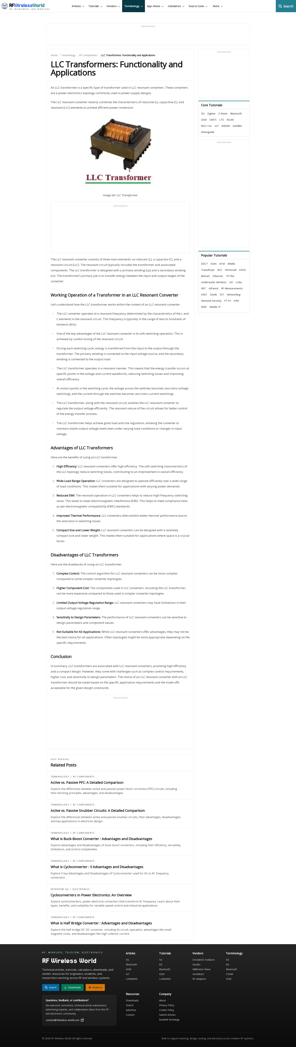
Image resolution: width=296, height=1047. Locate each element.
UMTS (213, 119)
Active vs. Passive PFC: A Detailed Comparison (87, 782)
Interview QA (60, 889)
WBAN (231, 263)
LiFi (231, 282)
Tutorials (165, 953)
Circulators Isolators (204, 959)
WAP (204, 306)
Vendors (198, 953)
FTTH (227, 300)
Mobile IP (215, 306)
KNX (236, 300)
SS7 (222, 294)
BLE (219, 270)
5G (203, 113)
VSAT (204, 294)
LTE (221, 119)
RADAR (225, 125)
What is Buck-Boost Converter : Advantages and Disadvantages (101, 838)
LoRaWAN (131, 978)
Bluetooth (236, 113)
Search (129, 1005)
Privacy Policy (166, 1005)
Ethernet (218, 276)
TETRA (230, 276)
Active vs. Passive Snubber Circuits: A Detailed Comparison (98, 810)
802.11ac (206, 125)
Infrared (213, 288)
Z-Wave (222, 113)
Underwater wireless (213, 282)
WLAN (230, 119)
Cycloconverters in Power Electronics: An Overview (91, 895)
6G (160, 964)
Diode (213, 294)
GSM (204, 119)
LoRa (239, 282)
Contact (130, 1014)
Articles (130, 953)
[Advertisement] (148, 35)
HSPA (242, 270)
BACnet (205, 276)
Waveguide (207, 132)
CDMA (229, 974)
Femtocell (230, 270)
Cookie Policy (166, 1010)
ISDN (214, 263)
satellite (237, 125)
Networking (234, 294)
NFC (203, 288)
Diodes (196, 964)
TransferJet (208, 270)
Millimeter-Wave (202, 969)
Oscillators (198, 974)
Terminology (68, 55)
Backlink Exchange (169, 1019)
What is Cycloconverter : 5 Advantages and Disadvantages (97, 866)
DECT (204, 263)
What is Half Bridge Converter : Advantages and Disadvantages (101, 923)
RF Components (88, 55)
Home (54, 55)
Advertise (131, 1010)
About (162, 1000)
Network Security (211, 300)
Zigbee (211, 113)
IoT (217, 125)
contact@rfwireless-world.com (62, 1020)
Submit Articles (167, 1014)
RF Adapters (199, 978)
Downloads (132, 1000)
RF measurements (232, 288)
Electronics (81, 889)
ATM (222, 263)
